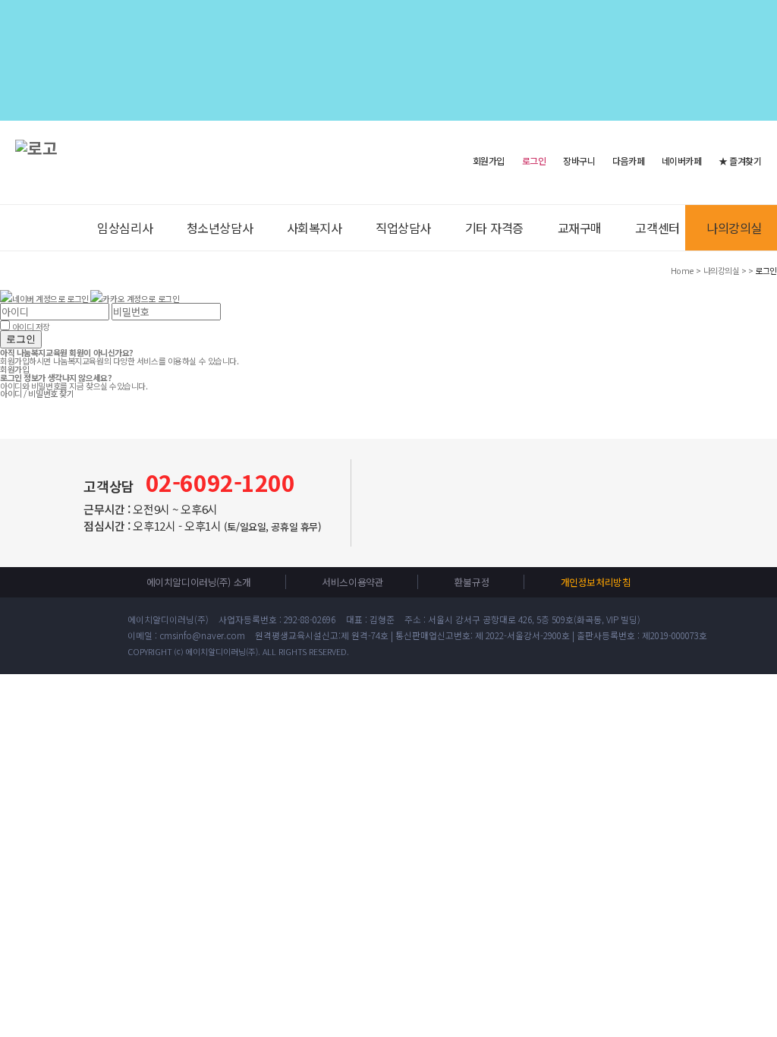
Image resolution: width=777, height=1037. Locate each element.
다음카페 (628, 160)
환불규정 (472, 582)
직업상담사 (403, 228)
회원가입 (489, 159)
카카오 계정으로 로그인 (140, 298)
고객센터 (657, 228)
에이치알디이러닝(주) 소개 (198, 582)
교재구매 (580, 228)
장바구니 (579, 160)
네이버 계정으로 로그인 (50, 298)
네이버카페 (682, 160)
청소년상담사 (220, 228)
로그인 (21, 339)
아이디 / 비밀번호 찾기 (37, 393)
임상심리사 (125, 228)
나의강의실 (734, 228)
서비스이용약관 (352, 582)
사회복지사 (314, 228)
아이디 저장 (31, 326)
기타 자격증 (494, 228)
